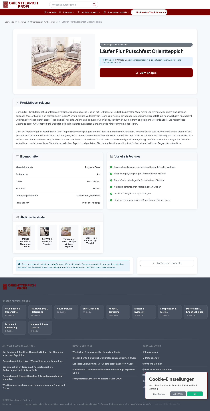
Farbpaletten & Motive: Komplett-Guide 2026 (97, 378)
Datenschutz (152, 358)
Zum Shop (147, 72)
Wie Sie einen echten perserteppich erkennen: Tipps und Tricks (33, 387)
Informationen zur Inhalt (158, 369)
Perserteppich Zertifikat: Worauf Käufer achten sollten (32, 361)
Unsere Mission (153, 363)
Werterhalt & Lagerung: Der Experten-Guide (96, 352)
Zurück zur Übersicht (169, 263)
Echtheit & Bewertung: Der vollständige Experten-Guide (103, 363)
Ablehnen (178, 394)
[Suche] (94, 5)
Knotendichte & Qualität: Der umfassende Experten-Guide (104, 358)
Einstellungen (159, 394)
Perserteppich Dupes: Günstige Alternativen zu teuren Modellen (32, 378)
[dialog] (176, 385)
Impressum (151, 352)
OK (195, 394)
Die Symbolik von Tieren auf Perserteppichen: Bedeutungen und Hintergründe (27, 368)
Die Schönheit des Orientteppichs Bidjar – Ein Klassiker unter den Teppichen (32, 354)
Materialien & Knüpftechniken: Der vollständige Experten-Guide (104, 371)
